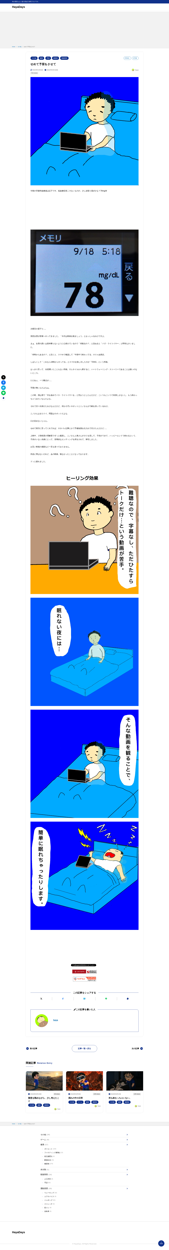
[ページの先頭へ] (161, 1243)
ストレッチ (49, 1204)
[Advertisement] (84, 28)
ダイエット (50, 1149)
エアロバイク (50, 1196)
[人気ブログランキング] (92, 972)
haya (55, 1020)
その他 (34, 58)
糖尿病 (55, 58)
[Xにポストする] (41, 998)
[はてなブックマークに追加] (84, 998)
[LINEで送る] (106, 998)
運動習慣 (46, 1188)
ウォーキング (50, 1193)
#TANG (127, 58)
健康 (41, 58)
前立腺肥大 (49, 1156)
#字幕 (135, 58)
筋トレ (47, 1208)
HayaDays (18, 6)
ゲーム (44, 1140)
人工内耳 (48, 1179)
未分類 (44, 1170)
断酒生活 (49, 1160)
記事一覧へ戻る (84, 1048)
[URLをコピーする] (128, 998)
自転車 (47, 1211)
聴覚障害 (64, 58)
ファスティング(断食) (53, 1152)
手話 (48, 58)
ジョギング (49, 1200)
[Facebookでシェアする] (63, 998)
